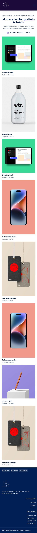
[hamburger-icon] (34, 5)
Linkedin (15, 470)
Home (4, 15)
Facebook (6, 470)
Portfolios (9, 15)
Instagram (24, 470)
